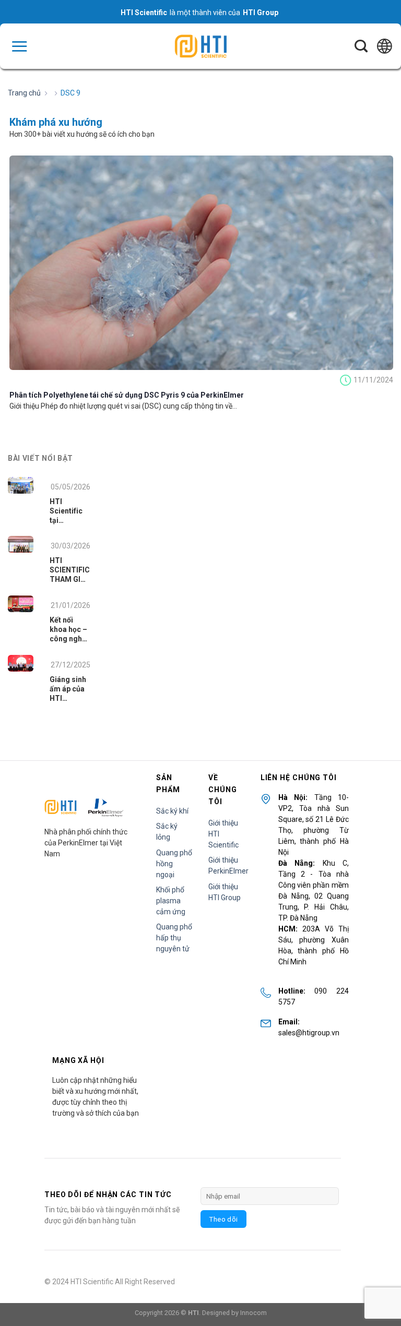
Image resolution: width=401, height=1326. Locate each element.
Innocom (253, 1313)
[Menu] (19, 46)
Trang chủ (24, 93)
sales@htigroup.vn (308, 1033)
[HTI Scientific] (200, 46)
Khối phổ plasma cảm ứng (170, 901)
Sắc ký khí (172, 811)
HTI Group (260, 12)
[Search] (361, 46)
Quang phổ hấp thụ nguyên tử (174, 938)
